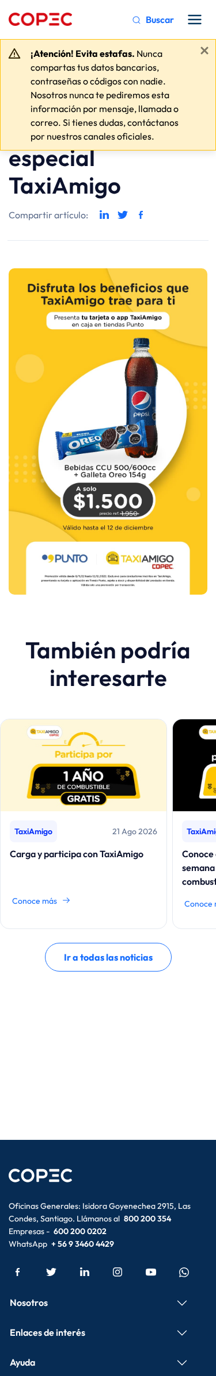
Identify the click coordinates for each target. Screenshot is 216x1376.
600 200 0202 (80, 1231)
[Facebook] (18, 1271)
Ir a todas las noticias (108, 957)
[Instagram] (117, 1271)
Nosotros (29, 1302)
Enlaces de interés (47, 1332)
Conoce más (34, 901)
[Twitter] (51, 1271)
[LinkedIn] (84, 1271)
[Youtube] (151, 1271)
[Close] (204, 51)
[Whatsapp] (184, 1271)
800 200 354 (147, 1218)
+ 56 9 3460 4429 (82, 1244)
